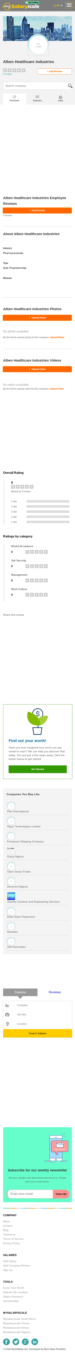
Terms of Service (13, 1238)
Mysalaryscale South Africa (19, 1318)
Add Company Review (16, 1265)
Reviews (14, 100)
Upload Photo (37, 317)
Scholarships (11, 1300)
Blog (5, 1230)
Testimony (9, 1234)
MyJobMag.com (19, 1349)
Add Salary (9, 1261)
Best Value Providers (55, 1349)
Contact (7, 1225)
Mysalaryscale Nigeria (16, 1332)
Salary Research (13, 1296)
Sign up (7, 1269)
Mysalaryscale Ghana (16, 1323)
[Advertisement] (37, 155)
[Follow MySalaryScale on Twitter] (15, 1344)
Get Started (37, 769)
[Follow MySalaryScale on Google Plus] (25, 1344)
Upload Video (37, 369)
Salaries (37, 100)
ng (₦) (56, 5)
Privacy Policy (11, 1243)
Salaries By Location (15, 1292)
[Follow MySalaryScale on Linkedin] (34, 1344)
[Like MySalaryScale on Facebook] (6, 1344)
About (6, 1221)
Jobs (60, 100)
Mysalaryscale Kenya (16, 1327)
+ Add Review (54, 71)
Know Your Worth (13, 1287)
